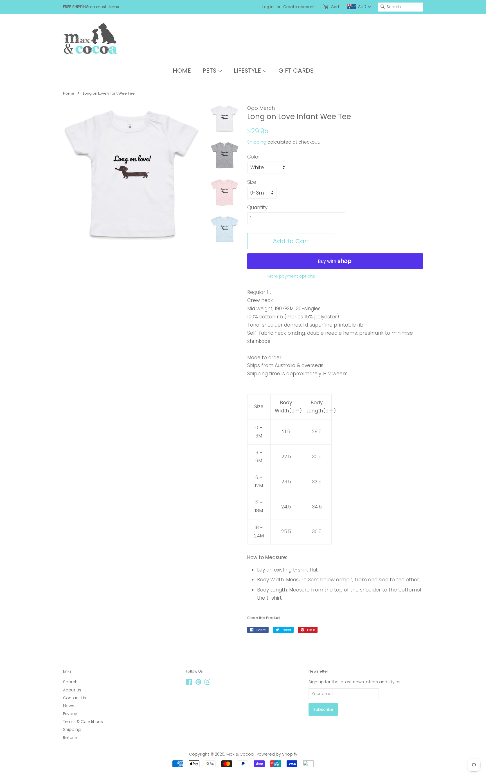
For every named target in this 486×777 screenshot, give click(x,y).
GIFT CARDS (296, 70)
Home (68, 93)
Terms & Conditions (83, 721)
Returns (70, 737)
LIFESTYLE (248, 70)
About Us (72, 690)
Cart (335, 7)
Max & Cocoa (240, 754)
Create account (299, 7)
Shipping (256, 142)
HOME (182, 70)
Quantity (257, 207)
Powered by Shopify (277, 754)
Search (70, 682)
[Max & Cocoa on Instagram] (207, 683)
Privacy (70, 713)
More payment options (291, 276)
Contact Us (74, 698)
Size (251, 182)
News (68, 706)
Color (253, 156)
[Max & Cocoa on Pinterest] (198, 683)
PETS (210, 70)
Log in (268, 7)
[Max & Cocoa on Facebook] (189, 683)
